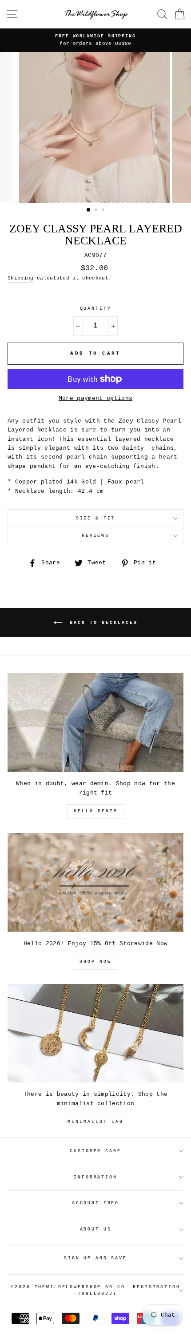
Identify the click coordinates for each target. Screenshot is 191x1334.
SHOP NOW (95, 961)
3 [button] (104, 210)
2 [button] (97, 210)
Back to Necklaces (102, 622)
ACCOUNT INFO (95, 1203)
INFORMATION (95, 1177)
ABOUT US (95, 1229)
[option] (95, 40)
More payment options (95, 398)
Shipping (21, 278)
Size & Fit (95, 518)
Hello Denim (96, 811)
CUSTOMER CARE (95, 1151)
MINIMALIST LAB (95, 1121)
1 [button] (89, 210)
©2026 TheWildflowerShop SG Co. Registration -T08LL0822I (95, 1290)
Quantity (95, 308)
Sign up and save (95, 1258)
